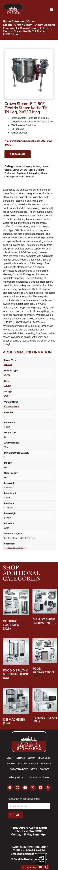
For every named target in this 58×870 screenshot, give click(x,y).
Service (33, 764)
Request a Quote (17, 764)
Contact (44, 769)
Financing (44, 758)
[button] (51, 9)
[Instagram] (17, 788)
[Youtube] (25, 788)
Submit (15, 815)
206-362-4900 (38, 847)
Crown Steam (11, 406)
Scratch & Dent (19, 769)
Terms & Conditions (39, 777)
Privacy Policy (16, 777)
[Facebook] (10, 788)
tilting (7, 386)
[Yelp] (48, 788)
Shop (10, 758)
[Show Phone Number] (46, 867)
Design (31, 758)
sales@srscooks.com (33, 854)
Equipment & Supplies (28, 173)
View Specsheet (15, 548)
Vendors (19, 21)
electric (8, 365)
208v (7, 396)
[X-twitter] (33, 788)
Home (7, 21)
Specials (46, 764)
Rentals (20, 758)
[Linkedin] (40, 788)
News (33, 769)
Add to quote (18, 154)
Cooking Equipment (30, 167)
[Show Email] (40, 867)
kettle (7, 375)
